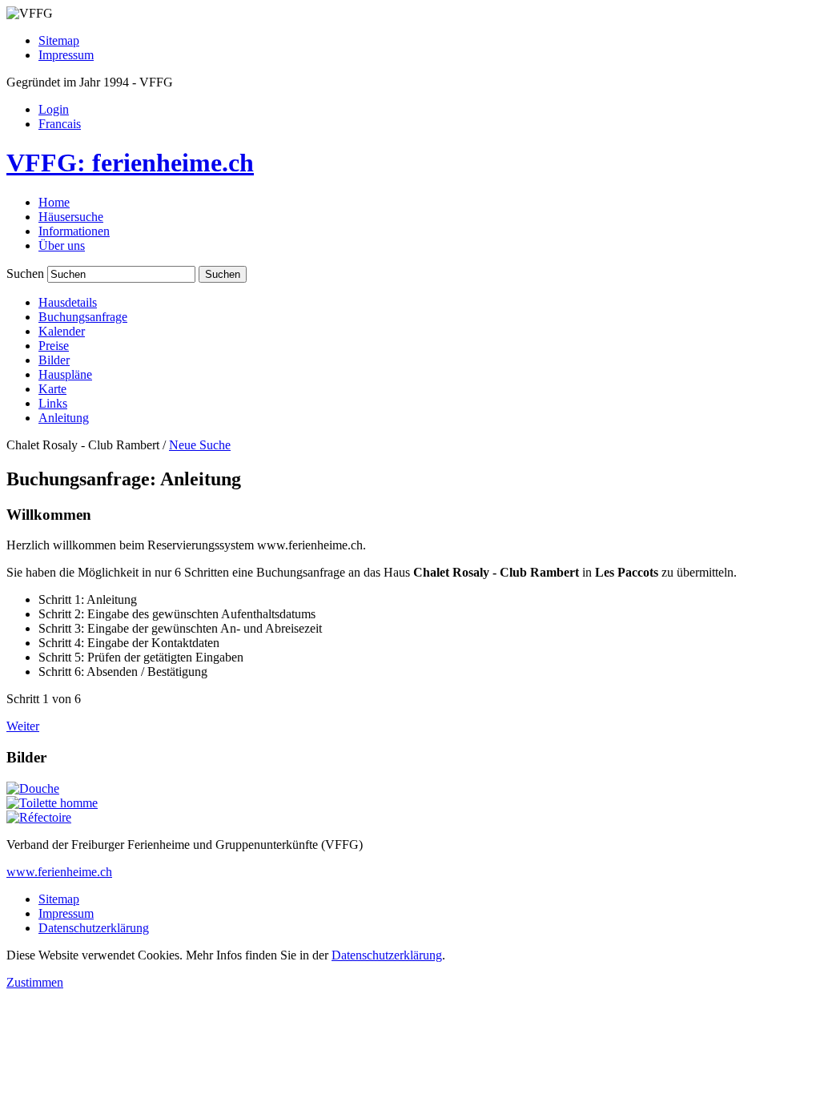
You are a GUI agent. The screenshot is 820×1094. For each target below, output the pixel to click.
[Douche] (32, 788)
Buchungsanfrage (82, 317)
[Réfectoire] (38, 817)
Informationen (74, 231)
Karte (52, 389)
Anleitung (63, 417)
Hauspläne (65, 374)
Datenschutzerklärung (93, 928)
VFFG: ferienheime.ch (130, 162)
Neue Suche (200, 445)
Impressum (66, 55)
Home (54, 202)
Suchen (25, 273)
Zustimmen (34, 982)
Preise (53, 345)
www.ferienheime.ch (59, 872)
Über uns (61, 245)
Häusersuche (70, 216)
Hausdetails (67, 302)
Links (52, 403)
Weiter (22, 726)
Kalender (61, 331)
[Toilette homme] (52, 803)
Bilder (54, 360)
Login (53, 109)
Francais (59, 124)
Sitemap (58, 40)
